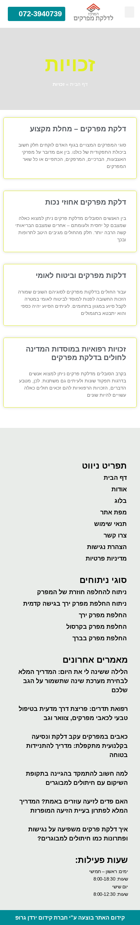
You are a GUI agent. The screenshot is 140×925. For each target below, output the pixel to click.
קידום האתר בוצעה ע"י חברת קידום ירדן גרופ (70, 918)
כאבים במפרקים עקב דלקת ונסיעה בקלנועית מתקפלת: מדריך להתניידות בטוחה (77, 745)
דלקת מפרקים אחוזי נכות (85, 202)
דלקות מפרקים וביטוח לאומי (81, 275)
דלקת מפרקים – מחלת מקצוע (78, 129)
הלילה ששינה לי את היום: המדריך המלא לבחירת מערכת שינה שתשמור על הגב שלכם (73, 681)
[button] (129, 12)
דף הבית (79, 84)
